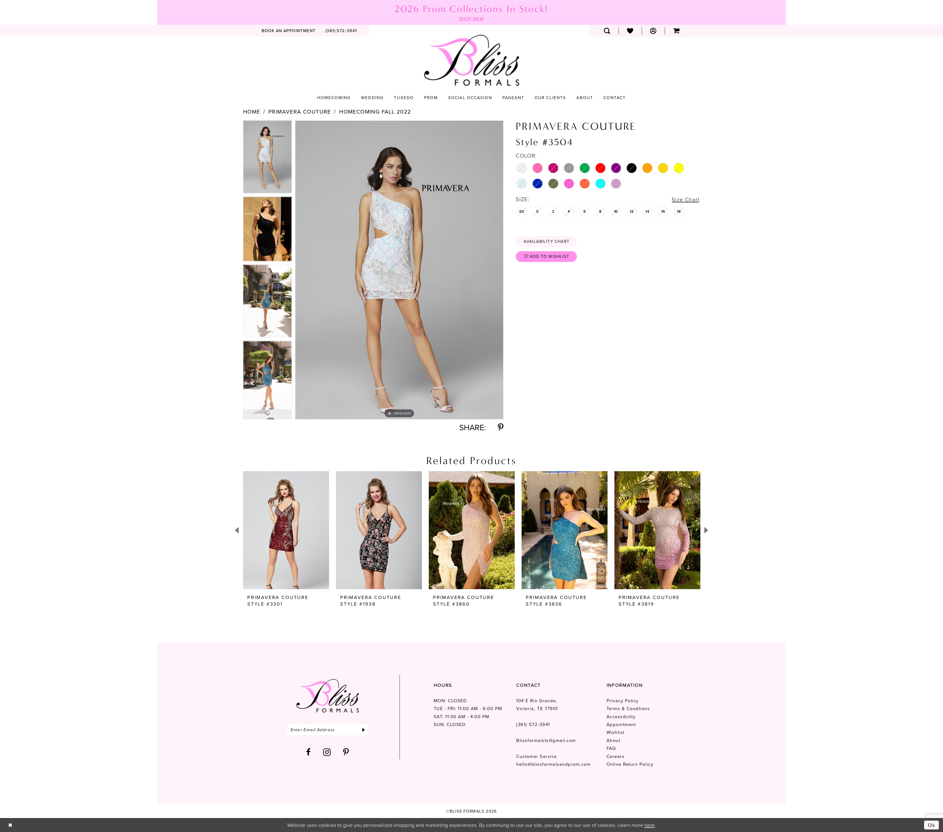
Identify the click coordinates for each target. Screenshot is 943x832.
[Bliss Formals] (471, 60)
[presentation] (286, 530)
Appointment (621, 724)
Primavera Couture (299, 112)
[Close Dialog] (10, 825)
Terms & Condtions (628, 708)
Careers (616, 756)
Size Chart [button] (686, 199)
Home (251, 112)
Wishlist (615, 732)
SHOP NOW (471, 19)
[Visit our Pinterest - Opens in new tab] (346, 752)
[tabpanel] (267, 158)
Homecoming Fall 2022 (375, 112)
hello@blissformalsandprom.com (553, 764)
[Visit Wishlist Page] (630, 31)
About (613, 740)
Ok (931, 825)
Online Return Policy (630, 764)
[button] (653, 31)
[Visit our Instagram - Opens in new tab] (327, 752)
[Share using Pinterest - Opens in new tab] (500, 427)
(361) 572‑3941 (533, 724)
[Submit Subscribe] (363, 730)
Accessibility (621, 716)
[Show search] (607, 31)
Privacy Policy (623, 700)
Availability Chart (546, 241)
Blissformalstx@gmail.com (546, 740)
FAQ (611, 748)
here (649, 825)
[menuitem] (288, 31)
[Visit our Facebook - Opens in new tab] (308, 752)
